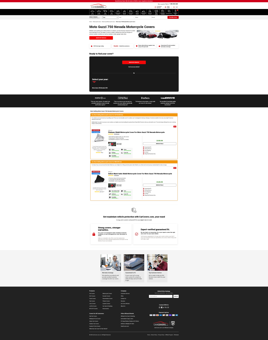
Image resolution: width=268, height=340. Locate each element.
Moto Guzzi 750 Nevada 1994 (100, 88)
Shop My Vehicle (101, 38)
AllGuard (167, 327)
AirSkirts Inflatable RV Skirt (127, 323)
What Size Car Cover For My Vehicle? (98, 328)
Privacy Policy (161, 334)
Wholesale (176, 334)
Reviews (123, 301)
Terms (148, 334)
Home (90, 21)
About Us (123, 306)
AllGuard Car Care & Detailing (128, 316)
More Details (159, 143)
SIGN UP (176, 296)
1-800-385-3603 (173, 4)
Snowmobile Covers (107, 298)
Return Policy (154, 334)
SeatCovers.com (125, 326)
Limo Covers (92, 303)
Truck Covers (92, 298)
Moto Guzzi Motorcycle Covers (108, 21)
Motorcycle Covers (97, 21)
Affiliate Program (169, 334)
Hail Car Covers (93, 316)
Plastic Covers (106, 301)
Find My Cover (173, 17)
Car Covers (92, 293)
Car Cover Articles (125, 303)
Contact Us (123, 298)
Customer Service (125, 293)
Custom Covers (106, 303)
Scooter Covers (106, 296)
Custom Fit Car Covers (94, 326)
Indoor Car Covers (93, 321)
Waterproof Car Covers (94, 318)
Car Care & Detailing (107, 306)
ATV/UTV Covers (93, 308)
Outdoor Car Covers (94, 323)
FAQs (122, 296)
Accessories (106, 308)
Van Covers (92, 301)
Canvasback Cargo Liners (127, 318)
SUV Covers (92, 296)
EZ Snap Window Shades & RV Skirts (130, 321)
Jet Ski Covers (93, 306)
